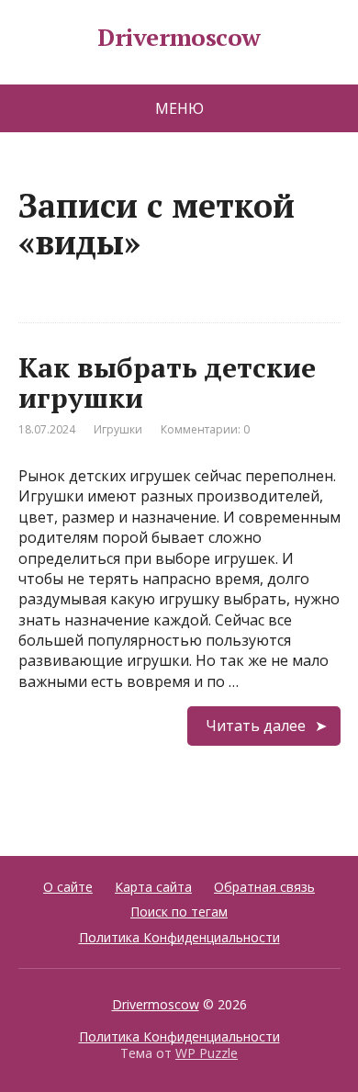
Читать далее (256, 725)
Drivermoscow (179, 38)
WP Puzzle (206, 1053)
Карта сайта (153, 886)
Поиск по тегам (179, 911)
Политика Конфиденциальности (179, 937)
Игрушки (118, 429)
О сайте (68, 886)
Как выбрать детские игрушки (167, 382)
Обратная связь (264, 886)
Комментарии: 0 (205, 429)
